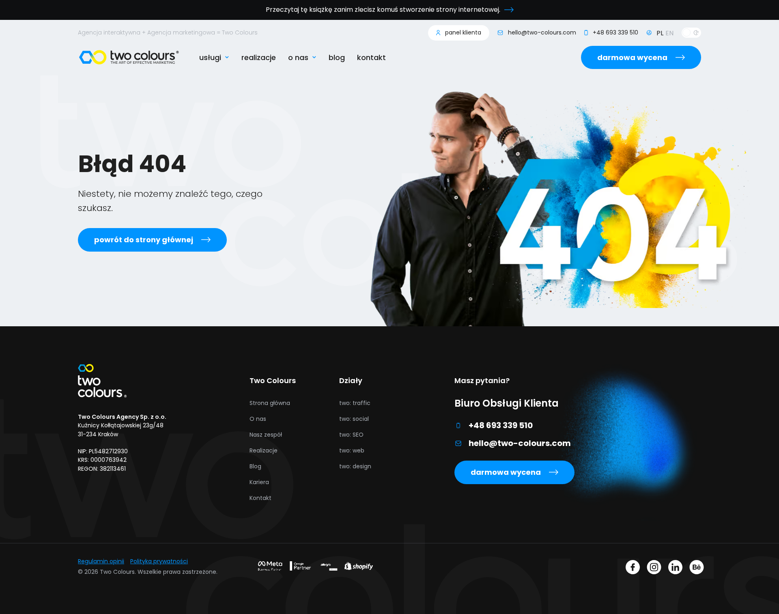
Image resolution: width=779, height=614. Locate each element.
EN (669, 33)
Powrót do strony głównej (143, 240)
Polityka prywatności (159, 561)
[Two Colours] (129, 57)
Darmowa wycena (632, 57)
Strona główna (270, 403)
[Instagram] (654, 568)
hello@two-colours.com (520, 443)
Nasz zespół (266, 435)
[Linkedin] (675, 568)
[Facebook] (633, 568)
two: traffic (354, 403)
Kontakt (371, 57)
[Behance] (696, 568)
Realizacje (258, 57)
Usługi (210, 57)
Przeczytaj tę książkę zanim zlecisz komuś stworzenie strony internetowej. (383, 9)
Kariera (259, 482)
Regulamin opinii (101, 561)
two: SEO (351, 435)
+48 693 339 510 (501, 425)
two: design (355, 466)
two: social (354, 419)
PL (659, 33)
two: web (351, 450)
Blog (337, 57)
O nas (298, 57)
